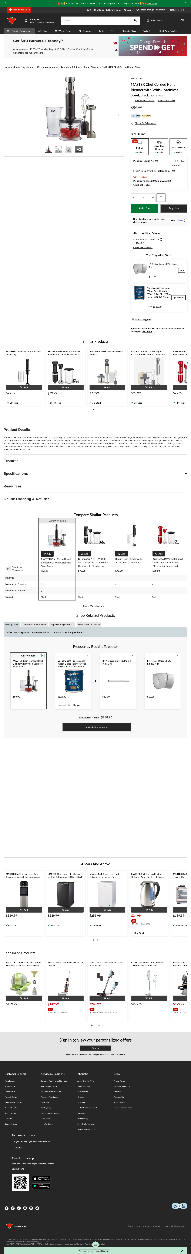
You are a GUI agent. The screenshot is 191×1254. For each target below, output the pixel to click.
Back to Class (129, 31)
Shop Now (152, 3)
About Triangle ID (84, 1086)
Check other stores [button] (143, 184)
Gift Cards (45, 1102)
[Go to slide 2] (58, 149)
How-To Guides (47, 1124)
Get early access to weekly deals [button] (94, 1251)
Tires (113, 31)
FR (182, 10)
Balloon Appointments (50, 1113)
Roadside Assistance (49, 1097)
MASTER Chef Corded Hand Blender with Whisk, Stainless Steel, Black (154, 89)
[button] (135, 20)
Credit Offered (97, 10)
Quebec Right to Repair (123, 1108)
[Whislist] (171, 20)
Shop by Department (21, 31)
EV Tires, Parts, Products (51, 1092)
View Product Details (144, 100)
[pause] (13, 3)
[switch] (10, 568)
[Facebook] (7, 1208)
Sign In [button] (95, 1048)
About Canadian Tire (85, 1081)
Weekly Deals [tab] (11, 624)
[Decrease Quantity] (133, 198)
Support (130, 10)
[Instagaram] (19, 1208)
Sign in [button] (176, 10)
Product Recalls (11, 1108)
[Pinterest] (31, 1208)
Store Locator (10, 1081)
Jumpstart (81, 1113)
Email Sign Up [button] (115, 10)
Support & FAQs (11, 1086)
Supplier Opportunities (86, 1129)
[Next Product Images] (118, 115)
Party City (147, 31)
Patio (101, 31)
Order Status (156, 20)
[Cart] (182, 20)
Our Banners (82, 1092)
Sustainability (82, 1118)
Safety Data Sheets (12, 1113)
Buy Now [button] (174, 208)
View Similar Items (166, 100)
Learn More (18, 1168)
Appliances (28, 67)
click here (147, 331)
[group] (145, 920)
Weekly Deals (64, 31)
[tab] (139, 147)
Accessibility (119, 1097)
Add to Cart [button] (144, 208)
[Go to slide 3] (68, 149)
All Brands (81, 1102)
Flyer (45, 31)
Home (7, 67)
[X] (13, 1208)
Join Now (120, 1054)
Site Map (117, 1092)
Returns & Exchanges (13, 1102)
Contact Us (9, 1118)
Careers (80, 1097)
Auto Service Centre (49, 1086)
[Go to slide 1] (48, 149)
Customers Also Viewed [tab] (34, 624)
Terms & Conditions (122, 1086)
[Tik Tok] (37, 1208)
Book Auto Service (168, 31)
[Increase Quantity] (152, 198)
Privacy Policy (119, 1081)
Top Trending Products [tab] (62, 624)
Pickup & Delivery (12, 1097)
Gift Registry (46, 1108)
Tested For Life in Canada (87, 1108)
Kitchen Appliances (47, 67)
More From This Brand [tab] (89, 624)
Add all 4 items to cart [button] (96, 727)
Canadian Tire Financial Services (54, 1081)
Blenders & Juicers (71, 67)
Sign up (18, 1148)
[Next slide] (185, 3)
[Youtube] (25, 1208)
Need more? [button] (177, 165)
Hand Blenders (92, 67)
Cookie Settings (11, 1124)
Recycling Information (86, 1124)
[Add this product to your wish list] (161, 197)
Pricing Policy (119, 1102)
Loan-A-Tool (46, 1118)
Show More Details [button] (94, 605)
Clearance (87, 31)
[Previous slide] (5, 3)
